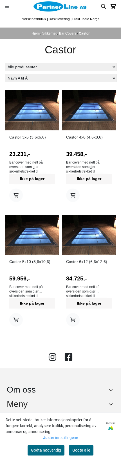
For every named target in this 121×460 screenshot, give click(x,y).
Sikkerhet (49, 33)
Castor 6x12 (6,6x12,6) (86, 261)
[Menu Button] (7, 6)
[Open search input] (103, 6)
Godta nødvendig (46, 450)
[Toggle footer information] (112, 390)
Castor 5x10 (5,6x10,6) (29, 261)
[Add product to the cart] (16, 195)
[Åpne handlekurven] (113, 6)
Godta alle (81, 450)
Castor (84, 33)
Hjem (36, 33)
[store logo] (60, 6)
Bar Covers (68, 33)
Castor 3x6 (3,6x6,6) (27, 137)
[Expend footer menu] (112, 404)
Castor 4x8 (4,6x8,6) (84, 137)
